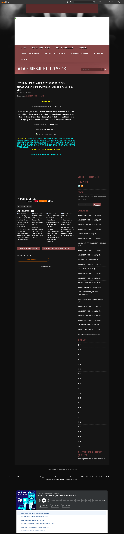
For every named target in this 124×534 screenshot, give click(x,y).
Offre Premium (109, 477)
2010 (79, 412)
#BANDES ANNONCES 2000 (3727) (89, 215)
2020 (79, 364)
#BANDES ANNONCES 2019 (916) (89, 250)
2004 (79, 436)
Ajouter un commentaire (33, 259)
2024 (79, 345)
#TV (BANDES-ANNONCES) (79, 53)
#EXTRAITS (83, 47)
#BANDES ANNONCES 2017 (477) (89, 306)
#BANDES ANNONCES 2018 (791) (89, 264)
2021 (79, 359)
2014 (79, 393)
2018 (79, 374)
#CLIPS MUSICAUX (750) (86, 269)
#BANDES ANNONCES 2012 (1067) (89, 229)
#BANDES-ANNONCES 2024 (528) (89, 287)
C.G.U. (82, 477)
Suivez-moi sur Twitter (79, 186)
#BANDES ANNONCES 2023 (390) (89, 320)
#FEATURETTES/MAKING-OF (30, 53)
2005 (79, 432)
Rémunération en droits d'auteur (94, 477)
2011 (79, 407)
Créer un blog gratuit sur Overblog (44, 477)
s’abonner (45, 505)
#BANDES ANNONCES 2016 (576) (89, 283)
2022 (79, 354)
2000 (79, 441)
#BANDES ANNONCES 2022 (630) (89, 278)
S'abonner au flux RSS (82, 186)
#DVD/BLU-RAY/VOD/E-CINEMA (55, 53)
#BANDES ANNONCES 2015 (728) (89, 273)
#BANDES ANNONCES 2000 (34, 96)
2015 (79, 388)
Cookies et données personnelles (55, 479)
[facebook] (64, 2)
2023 (79, 350)
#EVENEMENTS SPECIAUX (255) (89, 334)
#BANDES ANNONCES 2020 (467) (89, 311)
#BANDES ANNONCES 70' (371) (88, 325)
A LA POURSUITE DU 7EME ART (43, 68)
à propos (67, 505)
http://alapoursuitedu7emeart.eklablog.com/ (91, 459)
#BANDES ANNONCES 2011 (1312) (89, 224)
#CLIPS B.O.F (98, 53)
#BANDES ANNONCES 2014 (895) (89, 255)
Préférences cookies (71, 479)
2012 (79, 403)
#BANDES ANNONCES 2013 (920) (89, 238)
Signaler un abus (74, 477)
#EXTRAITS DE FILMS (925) (87, 234)
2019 (79, 369)
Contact (24, 59)
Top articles (58, 477)
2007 (79, 427)
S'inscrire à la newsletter (24, 206)
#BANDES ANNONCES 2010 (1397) (89, 220)
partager (56, 505)
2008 (79, 422)
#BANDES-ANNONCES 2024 (41, 47)
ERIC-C (19, 477)
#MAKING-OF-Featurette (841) (88, 259)
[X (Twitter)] (67, 2)
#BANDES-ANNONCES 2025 (65, 47)
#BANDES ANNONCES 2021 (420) (89, 315)
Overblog (74, 469)
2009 (79, 417)
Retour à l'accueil (46, 266)
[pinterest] (70, 2)
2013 (79, 398)
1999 (79, 446)
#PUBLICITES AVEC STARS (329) (89, 329)
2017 (79, 379)
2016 (79, 383)
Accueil (23, 47)
